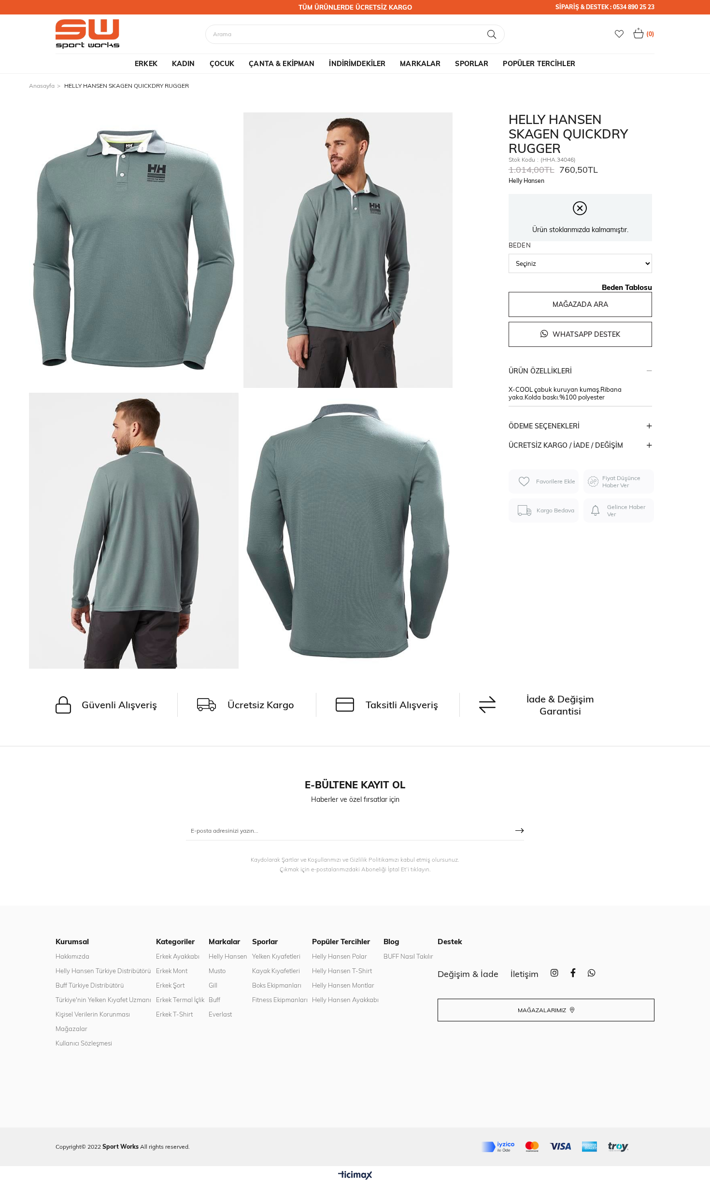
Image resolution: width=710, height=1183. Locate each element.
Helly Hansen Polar (339, 956)
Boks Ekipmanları (276, 985)
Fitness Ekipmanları (280, 1000)
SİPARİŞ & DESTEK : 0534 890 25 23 (604, 7)
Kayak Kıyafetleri (276, 971)
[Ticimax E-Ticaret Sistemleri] (355, 1176)
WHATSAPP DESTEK (585, 334)
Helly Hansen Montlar (343, 985)
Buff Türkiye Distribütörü (90, 985)
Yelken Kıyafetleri (276, 956)
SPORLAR (471, 63)
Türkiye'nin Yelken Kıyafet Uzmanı (103, 1000)
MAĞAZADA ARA (580, 304)
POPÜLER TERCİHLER (539, 63)
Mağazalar (71, 1028)
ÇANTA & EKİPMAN (281, 63)
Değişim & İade (468, 973)
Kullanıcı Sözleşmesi (84, 1043)
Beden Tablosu (627, 287)
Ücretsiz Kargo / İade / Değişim (566, 445)
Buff (214, 1000)
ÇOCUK (222, 63)
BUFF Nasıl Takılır (408, 956)
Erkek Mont (171, 971)
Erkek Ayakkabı (177, 956)
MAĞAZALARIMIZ (543, 1010)
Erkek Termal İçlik (180, 1000)
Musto (217, 971)
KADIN (183, 63)
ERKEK (146, 63)
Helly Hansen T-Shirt (342, 971)
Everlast (220, 1014)
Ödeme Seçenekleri (544, 426)
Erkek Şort (170, 985)
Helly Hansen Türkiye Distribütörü (103, 971)
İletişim (525, 973)
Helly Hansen (228, 956)
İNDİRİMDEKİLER (357, 63)
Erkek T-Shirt (174, 1014)
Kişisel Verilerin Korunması (93, 1014)
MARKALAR (420, 63)
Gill (213, 985)
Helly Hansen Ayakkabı (345, 1000)
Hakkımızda (72, 956)
